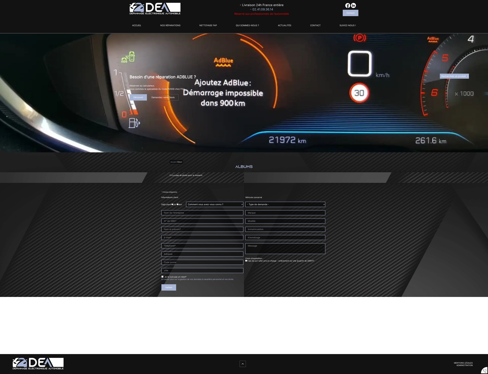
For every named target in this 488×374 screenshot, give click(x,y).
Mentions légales (463, 363)
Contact (351, 13)
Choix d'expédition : (254, 258)
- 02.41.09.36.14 (261, 9)
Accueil (136, 25)
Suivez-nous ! (348, 25)
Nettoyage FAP (208, 25)
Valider (168, 287)
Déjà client (166, 204)
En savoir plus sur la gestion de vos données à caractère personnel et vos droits (197, 279)
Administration (464, 365)
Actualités (284, 25)
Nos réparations (170, 25)
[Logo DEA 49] (155, 9)
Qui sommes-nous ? (247, 25)
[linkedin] (353, 6)
